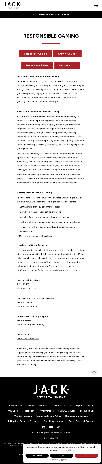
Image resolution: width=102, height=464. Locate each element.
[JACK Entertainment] (12, 5)
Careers (30, 405)
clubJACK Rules (66, 410)
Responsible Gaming (35, 53)
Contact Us (15, 405)
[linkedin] (43, 427)
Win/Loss (12, 410)
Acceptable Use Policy (48, 416)
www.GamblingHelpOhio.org (30, 324)
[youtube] (51, 427)
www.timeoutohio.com (28, 338)
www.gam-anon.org (26, 288)
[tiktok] (58, 427)
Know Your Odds (67, 53)
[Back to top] (94, 372)
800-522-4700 (24, 302)
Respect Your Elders (37, 65)
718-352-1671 (23, 284)
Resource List (67, 65)
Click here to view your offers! (51, 14)
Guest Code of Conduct (81, 421)
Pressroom (28, 410)
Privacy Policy (46, 410)
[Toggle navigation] (95, 5)
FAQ (90, 405)
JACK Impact (76, 405)
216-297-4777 (51, 438)
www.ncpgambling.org (27, 306)
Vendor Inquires (23, 416)
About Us (59, 405)
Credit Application (54, 421)
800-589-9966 (24, 320)
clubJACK (44, 405)
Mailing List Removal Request (23, 421)
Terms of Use (87, 410)
